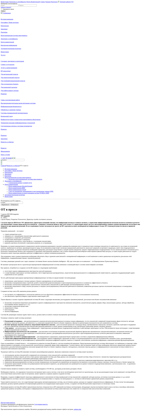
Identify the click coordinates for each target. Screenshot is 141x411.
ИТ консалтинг (6, 71)
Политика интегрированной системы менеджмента (25, 179)
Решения (4, 94)
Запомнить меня (8, 9)
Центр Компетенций (33, 2)
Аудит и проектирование (9, 68)
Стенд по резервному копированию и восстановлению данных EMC (31, 191)
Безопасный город (7, 116)
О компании (7, 13)
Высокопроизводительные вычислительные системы (18, 103)
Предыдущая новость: (8, 402)
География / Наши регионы (10, 22)
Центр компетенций (7, 42)
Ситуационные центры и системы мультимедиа (16, 126)
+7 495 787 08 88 (6, 158)
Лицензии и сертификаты (17, 2)
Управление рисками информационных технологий (18, 123)
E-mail (3, 202)
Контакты (54, 2)
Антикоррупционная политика (11, 48)
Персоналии (5, 26)
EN (72, 2)
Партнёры (4, 32)
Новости (3, 148)
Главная (3, 165)
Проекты (4, 129)
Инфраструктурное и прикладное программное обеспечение (20, 119)
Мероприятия (5, 151)
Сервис (42, 2)
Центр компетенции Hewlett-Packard (20, 186)
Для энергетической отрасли (10, 77)
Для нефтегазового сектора (10, 90)
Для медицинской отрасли (9, 74)
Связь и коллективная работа (10, 100)
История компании (7, 19)
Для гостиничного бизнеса (9, 84)
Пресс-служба (5, 154)
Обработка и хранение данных (11, 110)
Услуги (3, 55)
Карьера (48, 2)
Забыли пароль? (6, 7)
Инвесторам (5, 2)
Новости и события (7, 142)
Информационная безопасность (11, 106)
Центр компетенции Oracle (17, 189)
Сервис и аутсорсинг (7, 64)
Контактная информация (9, 45)
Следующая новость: (41, 404)
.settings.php (77, 409)
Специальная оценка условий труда (20, 183)
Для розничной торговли (9, 87)
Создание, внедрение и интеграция (12, 61)
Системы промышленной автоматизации (14, 113)
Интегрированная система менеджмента (14, 35)
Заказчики (4, 29)
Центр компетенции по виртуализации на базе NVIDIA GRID (28, 193)
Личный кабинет (65, 2)
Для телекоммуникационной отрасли (13, 81)
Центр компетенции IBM (16, 188)
